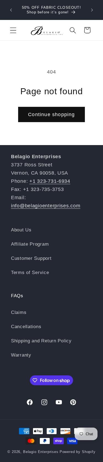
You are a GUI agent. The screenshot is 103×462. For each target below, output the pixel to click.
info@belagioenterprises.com (45, 205)
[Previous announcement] (11, 10)
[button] (13, 30)
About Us (21, 230)
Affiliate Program (30, 244)
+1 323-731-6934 (49, 181)
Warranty (21, 355)
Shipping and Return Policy (41, 340)
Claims (18, 312)
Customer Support (31, 258)
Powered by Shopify (78, 452)
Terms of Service (30, 272)
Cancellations (26, 326)
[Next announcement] (92, 10)
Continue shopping (51, 114)
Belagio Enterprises (41, 452)
